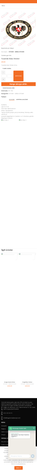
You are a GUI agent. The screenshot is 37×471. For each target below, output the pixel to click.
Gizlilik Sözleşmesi (6, 444)
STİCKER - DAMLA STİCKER (16, 52)
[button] (15, 258)
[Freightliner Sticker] (27, 317)
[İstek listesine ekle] (15, 255)
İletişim (3, 434)
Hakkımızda (4, 432)
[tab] (11, 99)
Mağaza (3, 429)
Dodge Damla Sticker (9, 382)
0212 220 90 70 (7, 413)
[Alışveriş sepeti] (35, 5)
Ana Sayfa (4, 52)
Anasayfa (4, 426)
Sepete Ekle (18, 76)
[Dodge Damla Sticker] (9, 317)
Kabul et (18, 468)
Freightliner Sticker (27, 382)
